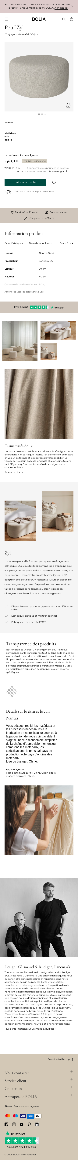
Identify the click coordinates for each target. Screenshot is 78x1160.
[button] (39, 114)
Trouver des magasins (26, 1106)
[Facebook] (6, 1124)
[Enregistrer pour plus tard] (54, 182)
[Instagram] (14, 1124)
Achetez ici (61, 7)
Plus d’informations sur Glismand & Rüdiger (29, 1028)
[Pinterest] (29, 1124)
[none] (39, 19)
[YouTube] (21, 1124)
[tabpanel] (39, 273)
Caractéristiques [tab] (14, 243)
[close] (72, 6)
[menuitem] (6, 19)
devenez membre (36, 171)
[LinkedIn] (37, 1124)
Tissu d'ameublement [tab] (41, 243)
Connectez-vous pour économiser (46, 168)
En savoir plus (12, 472)
